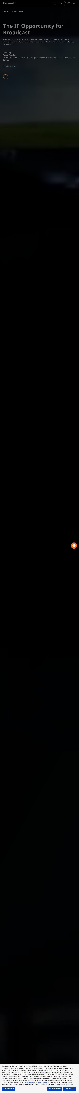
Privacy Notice (42, 1082)
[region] (39, 1078)
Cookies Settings (8, 1088)
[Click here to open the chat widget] (74, 545)
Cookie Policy (29, 1082)
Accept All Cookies (54, 1088)
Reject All (69, 1088)
